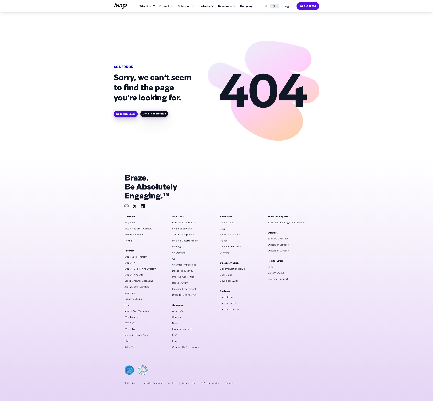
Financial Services (182, 228)
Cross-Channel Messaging (138, 280)
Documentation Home (232, 268)
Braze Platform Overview (138, 228)
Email (127, 305)
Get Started (308, 6)
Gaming (176, 246)
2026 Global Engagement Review (286, 222)
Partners (204, 6)
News (175, 323)
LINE (127, 341)
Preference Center (210, 383)
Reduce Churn (180, 282)
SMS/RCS (129, 323)
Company (246, 6)
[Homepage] (120, 6)
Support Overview (278, 238)
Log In (287, 6)
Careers (176, 317)
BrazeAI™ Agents (133, 274)
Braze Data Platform (135, 256)
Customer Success (278, 250)
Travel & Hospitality (183, 234)
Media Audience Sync (136, 335)
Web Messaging (133, 317)
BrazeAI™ (129, 262)
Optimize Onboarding (184, 264)
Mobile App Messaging (136, 310)
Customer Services (278, 244)
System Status (276, 272)
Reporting (129, 292)
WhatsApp (130, 329)
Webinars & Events (230, 246)
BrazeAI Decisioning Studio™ (140, 268)
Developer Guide (229, 280)
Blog (222, 228)
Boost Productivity (182, 270)
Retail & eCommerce (183, 222)
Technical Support (278, 278)
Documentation (229, 262)
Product (164, 6)
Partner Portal (228, 302)
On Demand (179, 252)
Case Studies (227, 222)
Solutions (184, 6)
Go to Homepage (125, 113)
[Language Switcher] (274, 6)
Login (271, 266)
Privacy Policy (188, 383)
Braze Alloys (226, 297)
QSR (174, 258)
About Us (177, 310)
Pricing (128, 240)
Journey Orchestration (137, 286)
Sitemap (229, 383)
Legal (175, 341)
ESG (174, 335)
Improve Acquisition (183, 276)
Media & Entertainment (185, 240)
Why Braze (130, 222)
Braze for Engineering (184, 294)
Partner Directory (229, 309)
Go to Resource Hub (154, 113)
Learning (224, 252)
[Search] (266, 6)
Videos (223, 240)
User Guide (226, 274)
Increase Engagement (184, 288)
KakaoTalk (130, 347)
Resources (225, 6)
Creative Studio (133, 298)
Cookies (172, 383)
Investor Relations (182, 329)
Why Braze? (147, 6)
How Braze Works (134, 234)
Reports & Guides (230, 234)
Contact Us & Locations (185, 347)
